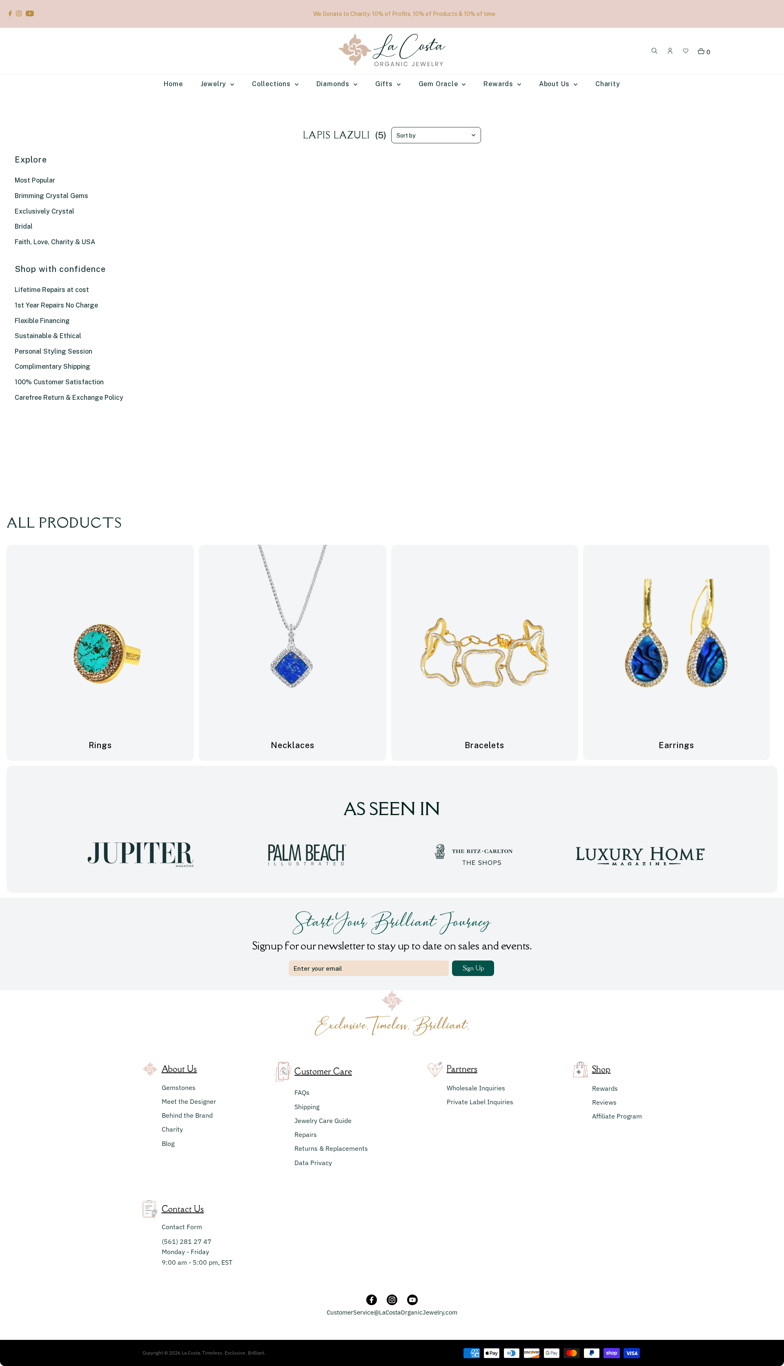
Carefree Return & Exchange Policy (69, 397)
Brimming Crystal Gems (51, 196)
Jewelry (214, 84)
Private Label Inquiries (480, 1102)
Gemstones (179, 1087)
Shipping (306, 1107)
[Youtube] (30, 14)
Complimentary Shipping (52, 366)
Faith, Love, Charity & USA (55, 242)
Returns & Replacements (331, 1148)
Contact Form (182, 1227)
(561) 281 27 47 (187, 1241)
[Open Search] (654, 51)
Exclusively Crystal (44, 211)
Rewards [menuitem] (499, 84)
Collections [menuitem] (272, 84)
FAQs (302, 1092)
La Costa (191, 1353)
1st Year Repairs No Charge (56, 305)
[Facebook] (10, 14)
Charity (172, 1129)
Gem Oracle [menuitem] (439, 84)
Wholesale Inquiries (476, 1088)
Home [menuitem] (173, 84)
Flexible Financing (42, 321)
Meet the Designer (189, 1101)
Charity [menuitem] (607, 84)
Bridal (24, 226)
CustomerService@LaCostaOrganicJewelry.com (392, 1312)
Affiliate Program (617, 1116)
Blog (168, 1143)
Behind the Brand (187, 1115)
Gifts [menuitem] (385, 84)
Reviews (604, 1102)
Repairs (305, 1134)
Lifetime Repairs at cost (52, 290)
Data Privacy (313, 1163)
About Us (555, 84)
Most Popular (35, 180)
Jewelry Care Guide (323, 1120)
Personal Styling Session (53, 351)
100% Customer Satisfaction (59, 382)
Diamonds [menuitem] (334, 84)
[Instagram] (19, 14)
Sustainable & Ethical (48, 336)
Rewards (605, 1088)
